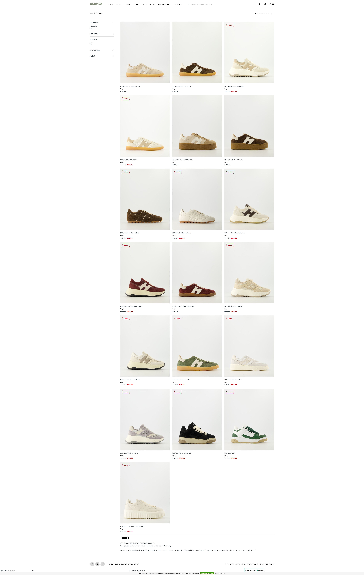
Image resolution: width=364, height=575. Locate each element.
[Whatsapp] (102, 564)
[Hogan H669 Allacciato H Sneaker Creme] (249, 199)
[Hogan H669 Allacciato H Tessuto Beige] (249, 53)
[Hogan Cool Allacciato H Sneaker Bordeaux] (197, 273)
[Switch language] (265, 4)
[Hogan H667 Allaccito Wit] (249, 419)
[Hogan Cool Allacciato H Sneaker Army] (197, 346)
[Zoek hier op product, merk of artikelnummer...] (187, 4)
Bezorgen (243, 564)
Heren (91, 43)
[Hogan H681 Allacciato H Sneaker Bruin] (249, 126)
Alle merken (94, 26)
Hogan (91, 28)
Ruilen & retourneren (253, 564)
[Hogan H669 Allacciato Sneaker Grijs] (145, 419)
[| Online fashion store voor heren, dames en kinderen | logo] (96, 4)
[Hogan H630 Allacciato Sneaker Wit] (249, 346)
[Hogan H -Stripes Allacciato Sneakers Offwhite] (145, 493)
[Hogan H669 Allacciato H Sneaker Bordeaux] (145, 273)
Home (91, 13)
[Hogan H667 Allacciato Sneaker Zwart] (197, 419)
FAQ (267, 564)
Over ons (228, 564)
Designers (99, 13)
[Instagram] (97, 564)
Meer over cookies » (219, 573)
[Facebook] (92, 564)
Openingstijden (236, 564)
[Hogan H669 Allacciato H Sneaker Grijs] (249, 273)
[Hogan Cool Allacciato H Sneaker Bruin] (197, 53)
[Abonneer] (33, 570)
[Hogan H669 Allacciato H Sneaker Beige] (145, 346)
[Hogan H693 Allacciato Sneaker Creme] (197, 199)
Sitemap (271, 564)
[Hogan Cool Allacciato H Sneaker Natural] (145, 53)
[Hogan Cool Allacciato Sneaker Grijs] (145, 126)
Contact (262, 564)
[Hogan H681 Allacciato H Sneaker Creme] (197, 126)
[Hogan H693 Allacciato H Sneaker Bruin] (145, 199)
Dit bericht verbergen (207, 573)
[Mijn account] (259, 4)
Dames (92, 45)
